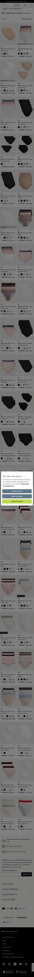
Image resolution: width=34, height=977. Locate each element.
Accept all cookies (17, 501)
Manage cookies (17, 491)
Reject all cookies (17, 496)
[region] (17, 488)
